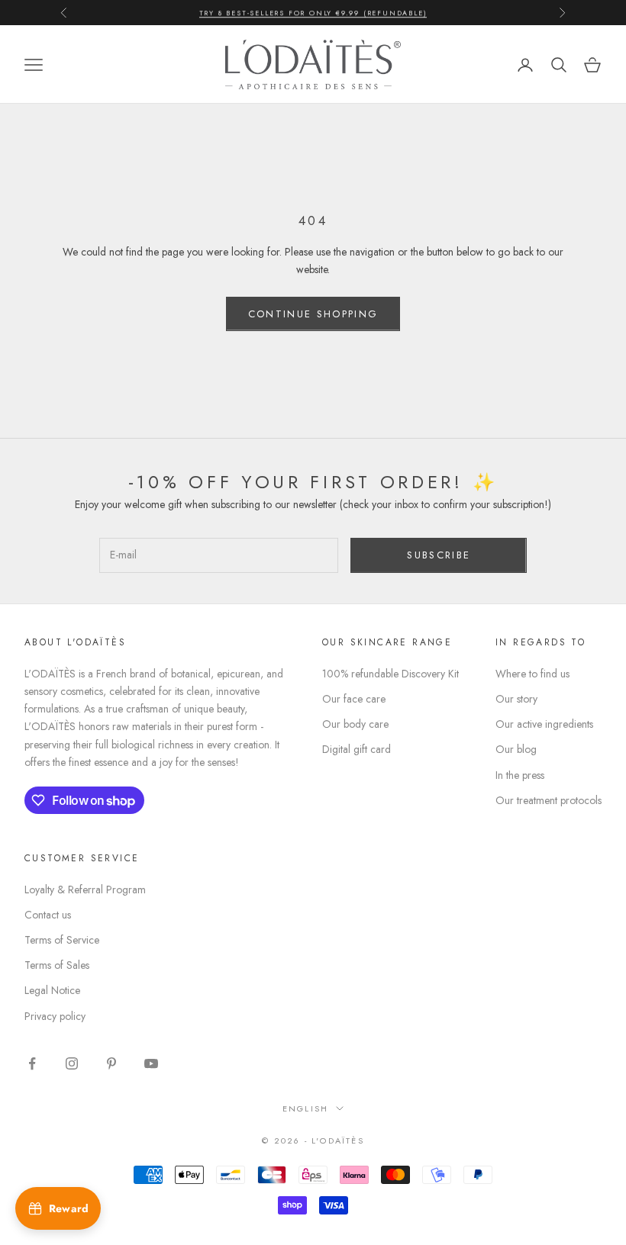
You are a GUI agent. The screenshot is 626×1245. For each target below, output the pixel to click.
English (305, 1108)
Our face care (354, 698)
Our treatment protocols (548, 800)
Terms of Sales (56, 965)
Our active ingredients (544, 724)
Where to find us (532, 673)
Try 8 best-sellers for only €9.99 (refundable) (313, 12)
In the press (519, 775)
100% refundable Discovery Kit (390, 673)
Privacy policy (55, 1016)
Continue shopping (313, 314)
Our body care (355, 724)
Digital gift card (356, 749)
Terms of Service (61, 939)
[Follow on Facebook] (32, 1063)
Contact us (47, 914)
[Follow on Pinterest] (111, 1063)
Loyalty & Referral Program (85, 889)
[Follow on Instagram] (71, 1063)
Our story (516, 698)
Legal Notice (52, 990)
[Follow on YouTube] (151, 1063)
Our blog (516, 749)
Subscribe (438, 555)
